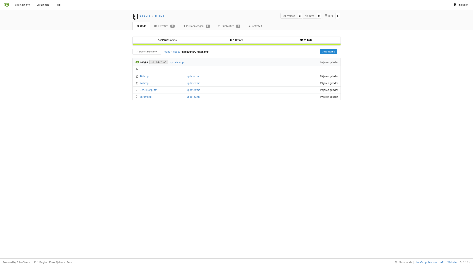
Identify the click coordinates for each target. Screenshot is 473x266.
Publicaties (230, 26)
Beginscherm (22, 4)
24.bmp (144, 83)
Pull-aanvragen (197, 26)
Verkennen (43, 4)
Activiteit (257, 26)
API (442, 262)
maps (160, 15)
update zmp (177, 62)
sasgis (145, 15)
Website (452, 262)
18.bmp (144, 76)
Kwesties (165, 26)
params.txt (146, 96)
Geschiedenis (328, 51)
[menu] (402, 262)
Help (58, 4)
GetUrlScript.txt (148, 89)
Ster (311, 15)
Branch (238, 40)
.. (141, 69)
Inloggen (463, 4)
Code (143, 26)
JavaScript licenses (426, 262)
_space (176, 51)
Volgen (291, 15)
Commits (169, 40)
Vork (330, 15)
